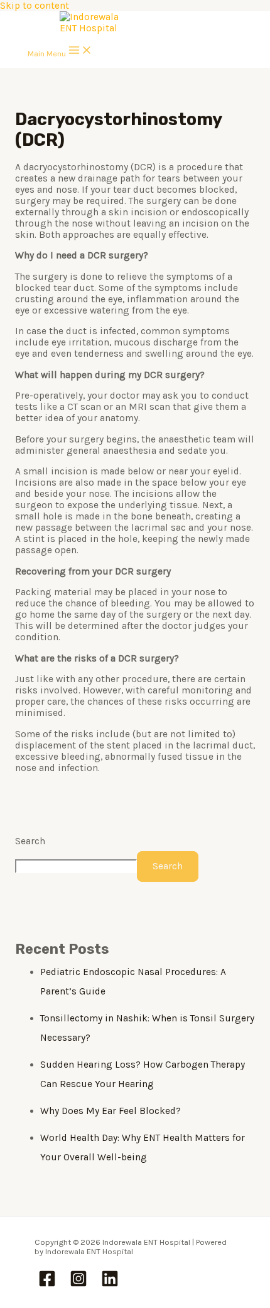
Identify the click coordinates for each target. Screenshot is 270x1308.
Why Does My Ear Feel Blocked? (110, 1110)
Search (30, 841)
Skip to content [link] (34, 5)
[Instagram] (78, 1284)
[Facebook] (47, 1284)
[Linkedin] (109, 1284)
